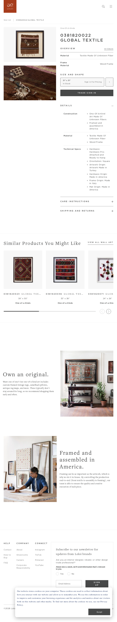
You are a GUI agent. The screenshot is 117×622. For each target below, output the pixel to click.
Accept (99, 611)
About (19, 550)
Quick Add (21, 284)
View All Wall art (100, 242)
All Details (108, 49)
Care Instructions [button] (74, 201)
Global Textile (23, 293)
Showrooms (22, 555)
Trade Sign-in (87, 93)
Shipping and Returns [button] (77, 211)
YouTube (39, 565)
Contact (8, 550)
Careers (20, 560)
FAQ (6, 563)
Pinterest (39, 560)
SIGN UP (97, 583)
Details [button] (66, 105)
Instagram (40, 550)
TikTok (38, 555)
